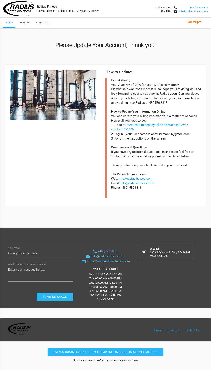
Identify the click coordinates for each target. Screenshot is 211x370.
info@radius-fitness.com (193, 11)
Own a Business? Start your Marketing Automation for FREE (105, 352)
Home (9, 22)
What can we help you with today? (27, 264)
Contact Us (42, 22)
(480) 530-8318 (199, 7)
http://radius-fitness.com (135, 178)
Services (23, 22)
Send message (55, 297)
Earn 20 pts (194, 22)
